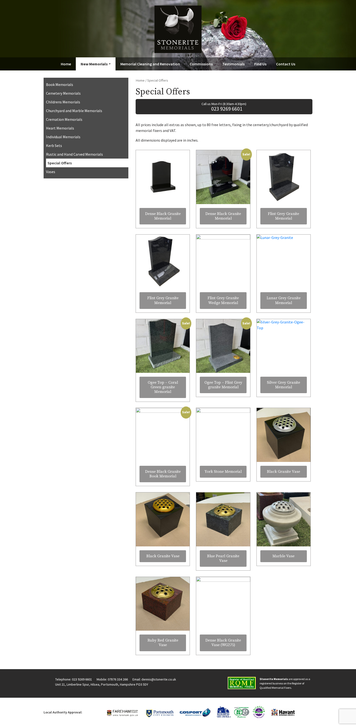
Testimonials (233, 63)
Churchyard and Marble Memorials (74, 110)
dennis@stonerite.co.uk (158, 679)
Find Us (260, 63)
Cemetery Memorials (63, 93)
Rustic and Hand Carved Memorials (74, 154)
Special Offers (59, 163)
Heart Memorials (60, 128)
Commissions (201, 63)
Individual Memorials (63, 136)
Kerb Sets (54, 145)
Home (66, 63)
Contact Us (285, 63)
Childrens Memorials (63, 101)
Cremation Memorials (64, 119)
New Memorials (94, 63)
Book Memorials (59, 84)
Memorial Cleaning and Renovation (150, 63)
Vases (50, 171)
